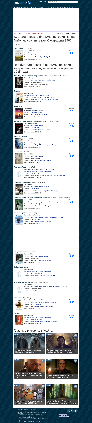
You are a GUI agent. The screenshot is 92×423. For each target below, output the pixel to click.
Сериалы (60, 7)
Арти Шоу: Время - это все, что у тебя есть (29, 76)
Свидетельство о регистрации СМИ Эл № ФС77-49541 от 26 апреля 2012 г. (33, 419)
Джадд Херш (39, 160)
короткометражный (56, 202)
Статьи (47, 7)
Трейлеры (32, 7)
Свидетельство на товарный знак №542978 (29, 421)
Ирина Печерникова (54, 145)
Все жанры (17, 33)
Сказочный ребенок (21, 213)
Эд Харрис (48, 260)
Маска (16, 106)
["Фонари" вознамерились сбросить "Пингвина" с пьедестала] (29, 343)
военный (41, 95)
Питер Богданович (36, 112)
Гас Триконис (35, 188)
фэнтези (60, 217)
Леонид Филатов (40, 321)
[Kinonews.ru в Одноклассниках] (76, 411)
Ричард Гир (38, 306)
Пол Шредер (35, 127)
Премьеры (24, 7)
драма (41, 53)
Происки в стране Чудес (22, 182)
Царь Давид (18, 298)
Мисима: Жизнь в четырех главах (26, 121)
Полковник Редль (20, 167)
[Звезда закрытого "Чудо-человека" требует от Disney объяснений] (62, 343)
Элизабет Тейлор (40, 191)
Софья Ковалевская (21, 267)
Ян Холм (38, 221)
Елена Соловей (40, 275)
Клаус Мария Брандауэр (57, 175)
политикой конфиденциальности (26, 416)
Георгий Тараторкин (41, 145)
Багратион (17, 91)
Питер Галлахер (46, 221)
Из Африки (19, 48)
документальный (44, 80)
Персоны (67, 7)
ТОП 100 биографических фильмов (32, 33)
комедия (46, 186)
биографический (33, 53)
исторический (48, 141)
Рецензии (40, 7)
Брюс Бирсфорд (36, 304)
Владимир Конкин (52, 99)
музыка (52, 80)
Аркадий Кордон (36, 143)
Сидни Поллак (35, 55)
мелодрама (47, 53)
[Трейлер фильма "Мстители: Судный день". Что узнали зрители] (62, 394)
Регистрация (38, 1)
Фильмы (53, 7)
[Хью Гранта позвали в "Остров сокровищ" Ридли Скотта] (62, 369)
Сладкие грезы (19, 252)
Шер (36, 114)
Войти (45, 1)
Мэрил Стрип (39, 57)
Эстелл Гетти (43, 114)
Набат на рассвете (20, 136)
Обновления (32, 409)
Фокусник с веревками (22, 282)
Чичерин (17, 313)
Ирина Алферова (40, 99)
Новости (17, 7)
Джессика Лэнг (39, 260)
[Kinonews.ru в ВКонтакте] (72, 411)
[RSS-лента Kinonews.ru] (68, 411)
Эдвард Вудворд (48, 306)
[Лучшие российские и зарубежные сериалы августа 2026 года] (29, 394)
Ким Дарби (47, 160)
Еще (73, 7)
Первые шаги (18, 152)
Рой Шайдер (39, 130)
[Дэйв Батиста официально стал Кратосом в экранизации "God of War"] (29, 369)
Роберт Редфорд (49, 57)
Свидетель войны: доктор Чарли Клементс (29, 197)
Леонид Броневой (51, 321)
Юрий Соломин (50, 275)
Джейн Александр (52, 191)
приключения (54, 302)
